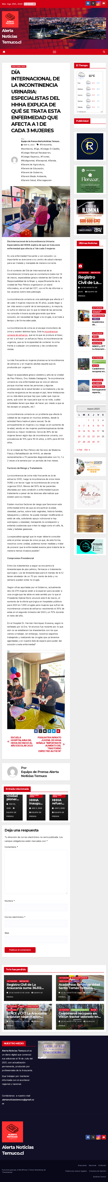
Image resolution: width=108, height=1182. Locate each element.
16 (93, 431)
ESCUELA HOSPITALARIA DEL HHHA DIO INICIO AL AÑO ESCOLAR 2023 (22, 741)
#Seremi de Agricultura (32, 164)
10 (98, 425)
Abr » (87, 449)
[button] (104, 52)
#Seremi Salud (28, 180)
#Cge (36, 148)
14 (84, 431)
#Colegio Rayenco (30, 156)
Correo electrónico (15, 917)
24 (98, 436)
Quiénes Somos (99, 1177)
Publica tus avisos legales (76, 1171)
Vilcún (95, 365)
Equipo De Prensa (11, 814)
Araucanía (82, 1165)
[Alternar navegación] (54, 52)
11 (103, 425)
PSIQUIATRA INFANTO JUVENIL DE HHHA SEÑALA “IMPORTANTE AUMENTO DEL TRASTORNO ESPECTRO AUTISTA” (48, 744)
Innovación (95, 272)
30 (93, 442)
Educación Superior (97, 311)
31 (98, 442)
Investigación (98, 315)
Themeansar (7, 1172)
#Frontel (45, 156)
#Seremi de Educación (32, 168)
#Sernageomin (44, 180)
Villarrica (97, 383)
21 (84, 436)
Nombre (10, 901)
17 (98, 431)
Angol (95, 336)
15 (89, 431)
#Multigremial (28, 160)
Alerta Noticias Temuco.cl (11, 36)
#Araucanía (45, 144)
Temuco (96, 319)
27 (79, 442)
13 (79, 431)
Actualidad (84, 272)
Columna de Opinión (97, 1171)
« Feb (79, 449)
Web (7, 933)
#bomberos (27, 148)
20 (79, 436)
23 (93, 436)
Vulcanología (98, 386)
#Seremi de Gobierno (31, 172)
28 (84, 442)
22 (88, 436)
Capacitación (98, 340)
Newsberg (39, 1170)
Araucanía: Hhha (19, 66)
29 (88, 442)
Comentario (11, 847)
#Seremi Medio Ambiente (33, 176)
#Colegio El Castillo (49, 148)
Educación (97, 343)
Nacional (92, 1165)
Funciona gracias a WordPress (15, 1170)
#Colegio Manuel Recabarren (35, 152)
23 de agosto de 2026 (19, 993)
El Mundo (102, 1165)
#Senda (52, 160)
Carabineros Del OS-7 (99, 361)
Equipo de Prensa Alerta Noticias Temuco (40, 141)
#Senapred (41, 160)
